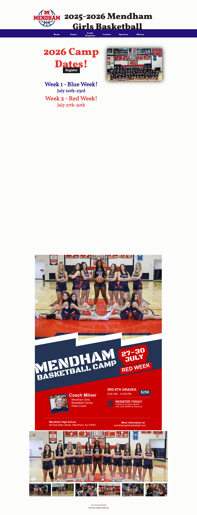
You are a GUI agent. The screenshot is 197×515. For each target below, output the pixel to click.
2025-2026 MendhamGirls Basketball (108, 18)
